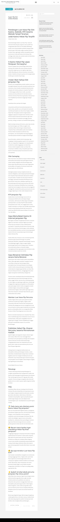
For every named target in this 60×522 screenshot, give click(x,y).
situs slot (42, 159)
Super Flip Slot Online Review (13, 18)
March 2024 (43, 107)
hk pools (42, 167)
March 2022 (43, 146)
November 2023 (44, 115)
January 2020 (44, 150)
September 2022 (44, 141)
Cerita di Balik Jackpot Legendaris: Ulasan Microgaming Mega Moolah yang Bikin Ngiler (46, 41)
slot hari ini (42, 170)
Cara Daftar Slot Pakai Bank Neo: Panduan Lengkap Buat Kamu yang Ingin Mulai (46, 23)
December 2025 (44, 68)
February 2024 (44, 109)
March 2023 (43, 130)
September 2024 (44, 96)
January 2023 (44, 133)
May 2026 (43, 59)
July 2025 (43, 77)
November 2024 (44, 92)
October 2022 (44, 139)
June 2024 (43, 102)
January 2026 (44, 66)
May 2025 (43, 81)
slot (41, 182)
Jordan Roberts (27, 17)
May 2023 (43, 126)
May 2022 (43, 143)
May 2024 (43, 104)
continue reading (14, 505)
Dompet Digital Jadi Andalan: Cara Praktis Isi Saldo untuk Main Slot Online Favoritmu (46, 36)
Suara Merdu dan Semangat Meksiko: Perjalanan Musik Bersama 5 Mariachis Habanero (45, 47)
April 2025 (43, 83)
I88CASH (42, 174)
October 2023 (44, 117)
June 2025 (43, 79)
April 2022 (43, 144)
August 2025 (44, 76)
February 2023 (44, 131)
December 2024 (44, 91)
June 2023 (43, 124)
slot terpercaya (43, 189)
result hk (42, 178)
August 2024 (44, 98)
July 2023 (43, 122)
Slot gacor (42, 197)
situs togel (42, 163)
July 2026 (43, 57)
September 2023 (44, 118)
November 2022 (44, 137)
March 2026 (43, 63)
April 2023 (43, 128)
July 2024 (43, 100)
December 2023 (44, 113)
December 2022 (44, 135)
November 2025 (44, 70)
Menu (58, 2)
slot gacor (42, 186)
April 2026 (43, 61)
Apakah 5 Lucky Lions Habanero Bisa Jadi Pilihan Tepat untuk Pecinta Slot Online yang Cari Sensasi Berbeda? (46, 29)
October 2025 (44, 72)
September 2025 (44, 74)
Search (54, 2)
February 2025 (44, 87)
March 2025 (43, 85)
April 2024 (43, 105)
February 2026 (44, 64)
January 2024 (44, 111)
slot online (42, 193)
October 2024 (44, 94)
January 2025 (44, 89)
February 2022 (44, 148)
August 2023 (44, 120)
